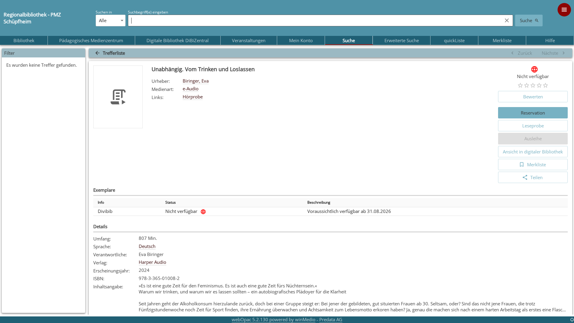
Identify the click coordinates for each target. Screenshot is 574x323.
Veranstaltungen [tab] (248, 40)
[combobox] (313, 20)
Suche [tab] (349, 40)
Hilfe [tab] (550, 40)
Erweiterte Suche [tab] (401, 40)
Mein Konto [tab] (301, 40)
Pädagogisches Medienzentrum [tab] (91, 40)
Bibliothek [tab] (23, 40)
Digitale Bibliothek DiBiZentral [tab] (177, 40)
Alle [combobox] (102, 20)
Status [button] (170, 202)
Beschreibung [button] (318, 202)
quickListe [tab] (454, 40)
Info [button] (101, 202)
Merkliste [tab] (502, 40)
